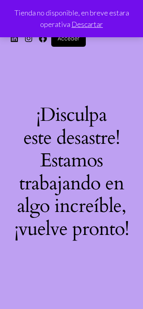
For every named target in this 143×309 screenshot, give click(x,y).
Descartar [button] (87, 24)
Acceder (68, 38)
